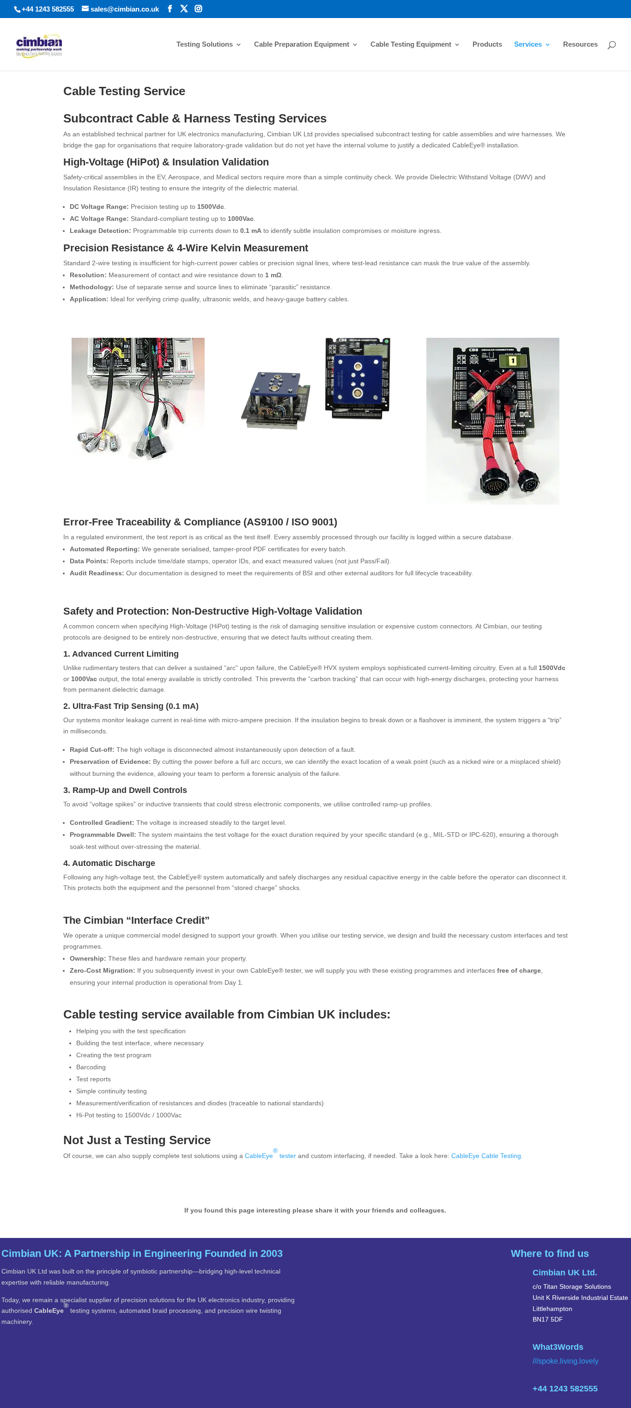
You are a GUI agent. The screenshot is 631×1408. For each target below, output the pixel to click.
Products (487, 44)
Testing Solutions (204, 44)
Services (528, 44)
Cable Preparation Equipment (301, 44)
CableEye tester (270, 1153)
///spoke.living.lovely (566, 1361)
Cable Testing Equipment (410, 44)
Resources (580, 44)
